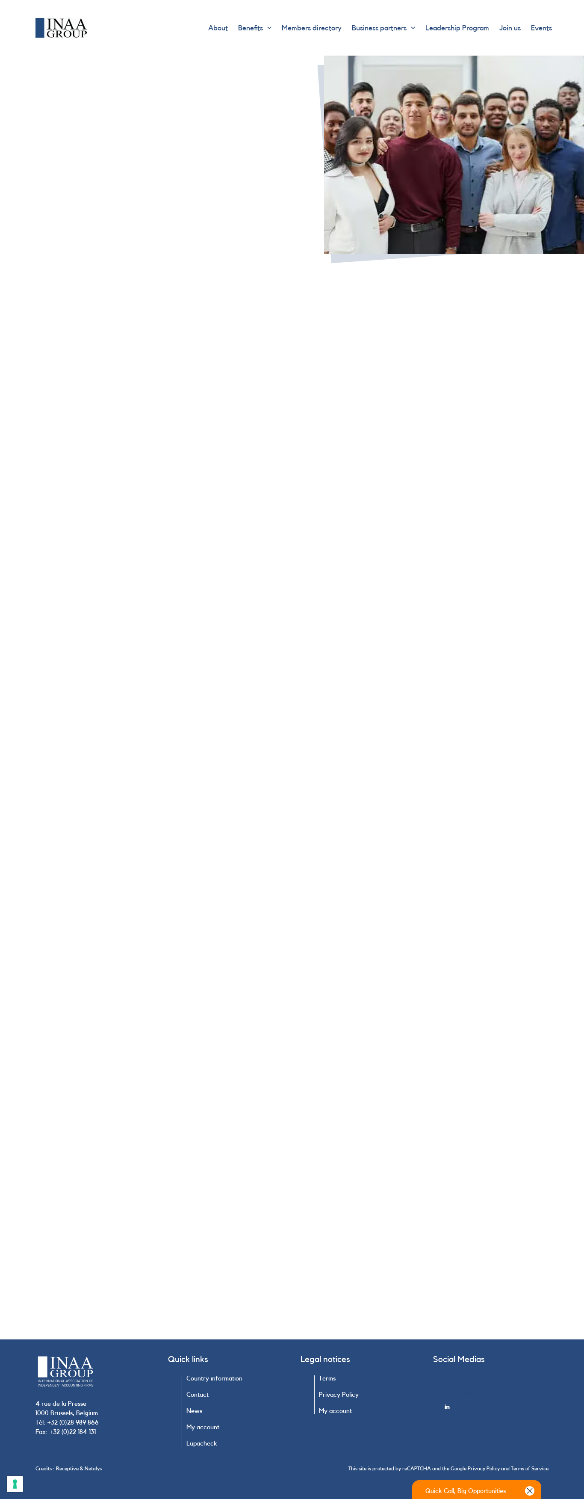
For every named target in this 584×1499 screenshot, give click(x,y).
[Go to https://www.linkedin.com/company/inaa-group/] (497, 1416)
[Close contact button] (529, 1491)
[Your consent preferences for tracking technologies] (15, 1484)
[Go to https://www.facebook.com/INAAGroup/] (497, 1389)
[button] (267, 28)
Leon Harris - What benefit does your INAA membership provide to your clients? (442, 900)
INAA (338, 909)
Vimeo (365, 909)
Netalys (93, 1468)
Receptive (67, 1468)
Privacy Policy (484, 1468)
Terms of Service (530, 1468)
